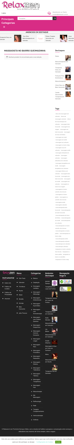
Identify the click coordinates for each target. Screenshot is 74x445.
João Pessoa (23, 313)
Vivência (35, 420)
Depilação (36, 282)
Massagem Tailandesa (36, 369)
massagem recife (65, 150)
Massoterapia (37, 391)
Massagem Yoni (36, 386)
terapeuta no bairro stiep (62, 259)
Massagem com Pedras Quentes (37, 319)
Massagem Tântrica (36, 375)
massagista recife (60, 202)
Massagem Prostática (36, 351)
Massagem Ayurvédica (36, 305)
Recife (21, 291)
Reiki (34, 405)
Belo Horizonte (22, 308)
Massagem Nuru (36, 346)
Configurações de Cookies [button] (44, 442)
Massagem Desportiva (36, 326)
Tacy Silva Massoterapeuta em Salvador (27, 38)
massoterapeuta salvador (62, 241)
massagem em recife (61, 139)
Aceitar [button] (58, 442)
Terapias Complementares (38, 410)
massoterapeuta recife (62, 238)
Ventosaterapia (38, 415)
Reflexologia (37, 401)
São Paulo (22, 278)
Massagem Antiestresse (37, 299)
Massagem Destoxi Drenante (36, 333)
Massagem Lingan (36, 340)
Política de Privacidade (8, 293)
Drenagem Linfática (36, 287)
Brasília (21, 299)
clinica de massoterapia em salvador (63, 121)
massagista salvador (61, 205)
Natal (20, 295)
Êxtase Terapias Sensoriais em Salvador (49, 38)
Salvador (21, 282)
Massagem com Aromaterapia (37, 311)
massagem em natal (61, 137)
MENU (4, 13)
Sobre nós (8, 283)
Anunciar (7, 298)
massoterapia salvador (62, 246)
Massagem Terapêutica (37, 380)
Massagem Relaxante (36, 357)
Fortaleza (22, 286)
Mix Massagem (36, 396)
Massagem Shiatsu (36, 363)
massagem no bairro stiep (63, 145)
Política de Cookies (8, 288)
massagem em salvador (62, 142)
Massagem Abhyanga (36, 293)
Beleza (35, 278)
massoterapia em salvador (63, 244)
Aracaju (21, 303)
